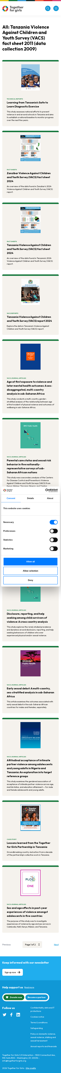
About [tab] (50, 498)
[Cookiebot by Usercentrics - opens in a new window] (45, 490)
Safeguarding (36, 1028)
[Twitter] (4, 1014)
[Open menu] (56, 8)
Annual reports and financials (43, 1046)
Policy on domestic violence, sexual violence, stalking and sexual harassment (43, 1037)
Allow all (30, 561)
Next (56, 944)
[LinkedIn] (18, 1014)
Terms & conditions (39, 1022)
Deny (30, 580)
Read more (29, 987)
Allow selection (30, 571)
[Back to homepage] (13, 9)
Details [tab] (30, 498)
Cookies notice (37, 1017)
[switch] (54, 531)
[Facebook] (11, 1014)
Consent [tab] (11, 498)
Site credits (31, 1068)
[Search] (48, 8)
